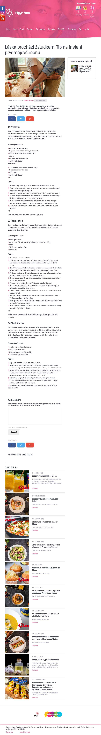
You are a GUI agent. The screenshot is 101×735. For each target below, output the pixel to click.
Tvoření (30, 29)
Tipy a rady (40, 29)
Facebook (12, 118)
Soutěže (61, 29)
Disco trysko (92, 16)
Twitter (21, 118)
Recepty (51, 29)
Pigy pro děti (84, 29)
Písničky (85, 15)
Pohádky (78, 15)
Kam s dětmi (18, 29)
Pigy (36, 714)
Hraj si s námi (53, 714)
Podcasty (72, 29)
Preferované (40, 100)
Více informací (25, 732)
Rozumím (9, 732)
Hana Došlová (28, 100)
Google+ (30, 118)
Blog (8, 29)
